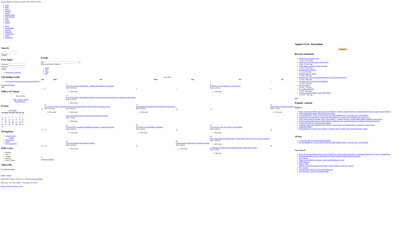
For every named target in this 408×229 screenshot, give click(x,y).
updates (7, 22)
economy (8, 30)
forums (7, 13)
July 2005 (12, 110)
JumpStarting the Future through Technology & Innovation (155, 107)
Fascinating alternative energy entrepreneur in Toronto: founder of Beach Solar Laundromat (329, 156)
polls (6, 19)
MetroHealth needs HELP (308, 70)
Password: (5, 66)
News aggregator (11, 144)
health (7, 36)
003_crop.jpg (303, 158)
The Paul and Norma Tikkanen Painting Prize (20, 81)
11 (5, 120)
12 (9, 120)
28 (16, 124)
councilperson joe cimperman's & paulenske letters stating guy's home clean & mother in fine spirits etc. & (334, 117)
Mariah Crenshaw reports (307, 74)
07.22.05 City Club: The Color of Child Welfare (226, 127)
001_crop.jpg (303, 168)
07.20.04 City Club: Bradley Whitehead (149, 127)
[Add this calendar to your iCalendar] (7, 85)
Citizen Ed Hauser (36, 179)
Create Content (10, 136)
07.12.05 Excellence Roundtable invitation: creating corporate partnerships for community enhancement (100, 97)
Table (47, 72)
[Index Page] (3, 2)
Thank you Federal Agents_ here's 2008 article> (315, 93)
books (7, 9)
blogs (7, 7)
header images (10, 15)
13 (12, 120)
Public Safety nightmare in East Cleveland (313, 66)
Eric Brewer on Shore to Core (309, 58)
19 (9, 122)
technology (9, 37)
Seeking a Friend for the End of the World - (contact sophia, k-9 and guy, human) (326, 166)
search (7, 21)
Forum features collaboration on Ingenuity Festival (193, 143)
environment (9, 34)
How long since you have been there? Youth (314, 171)
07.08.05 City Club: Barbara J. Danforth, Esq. (225, 86)
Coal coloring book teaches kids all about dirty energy (317, 113)
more (3, 87)
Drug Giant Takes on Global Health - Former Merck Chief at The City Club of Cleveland (240, 139)
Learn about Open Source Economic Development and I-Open (87, 116)
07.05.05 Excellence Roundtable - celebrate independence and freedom (90, 86)
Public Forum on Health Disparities (282, 107)
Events (9, 175)
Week (47, 68)
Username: (5, 64)
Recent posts (9, 140)
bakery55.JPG (304, 164)
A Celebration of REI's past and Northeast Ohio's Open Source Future (233, 148)
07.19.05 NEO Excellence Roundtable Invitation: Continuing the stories (90, 127)
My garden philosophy (306, 89)
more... (12, 138)
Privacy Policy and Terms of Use (12, 186)
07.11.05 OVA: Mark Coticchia (55, 107)
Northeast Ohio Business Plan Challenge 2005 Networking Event (88, 107)
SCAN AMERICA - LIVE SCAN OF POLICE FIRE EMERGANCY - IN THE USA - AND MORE (333, 115)
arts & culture (9, 28)
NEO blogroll (9, 17)
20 (12, 122)
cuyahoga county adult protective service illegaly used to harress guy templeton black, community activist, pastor (336, 125)
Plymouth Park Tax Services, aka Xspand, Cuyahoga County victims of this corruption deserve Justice (333, 129)
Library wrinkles (304, 85)
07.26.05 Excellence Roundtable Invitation (80, 143)
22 (20, 122)
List (46, 74)
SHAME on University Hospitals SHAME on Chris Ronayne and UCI (323, 77)
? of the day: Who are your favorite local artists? (315, 123)
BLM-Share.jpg (304, 162)
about (7, 5)
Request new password (13, 72)
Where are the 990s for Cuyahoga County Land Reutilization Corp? (321, 160)
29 (20, 124)
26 (9, 124)
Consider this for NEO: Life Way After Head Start (316, 169)
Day (46, 70)
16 (22, 120)
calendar (8, 11)
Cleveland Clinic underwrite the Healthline (313, 81)
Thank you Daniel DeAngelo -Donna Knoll (313, 62)
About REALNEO (305, 127)
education (8, 32)
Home (3, 175)
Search (7, 142)
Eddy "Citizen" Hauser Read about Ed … (21, 100)
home (7, 26)
